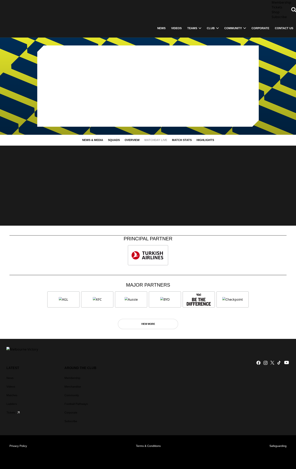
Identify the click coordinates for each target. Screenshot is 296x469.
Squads (114, 140)
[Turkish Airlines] (148, 255)
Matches (11, 395)
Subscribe (70, 421)
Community (233, 28)
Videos (10, 386)
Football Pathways (76, 403)
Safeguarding (278, 445)
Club (211, 28)
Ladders (11, 403)
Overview (132, 140)
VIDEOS (176, 28)
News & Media (92, 140)
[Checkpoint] (232, 299)
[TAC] (199, 299)
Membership (72, 378)
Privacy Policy (18, 445)
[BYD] (165, 299)
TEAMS (192, 28)
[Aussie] (131, 299)
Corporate (260, 28)
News (9, 378)
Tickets (10, 412)
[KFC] (97, 299)
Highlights (205, 140)
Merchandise (72, 386)
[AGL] (63, 299)
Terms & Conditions (148, 445)
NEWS (161, 28)
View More (148, 324)
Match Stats (182, 140)
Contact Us (284, 28)
